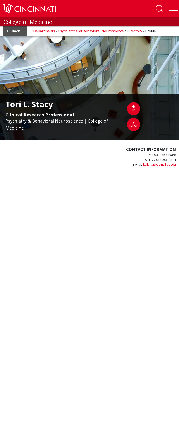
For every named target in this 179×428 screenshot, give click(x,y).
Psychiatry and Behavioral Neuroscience (91, 31)
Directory (135, 31)
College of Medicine (27, 22)
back (16, 31)
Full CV (133, 126)
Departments (44, 31)
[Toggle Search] (159, 8)
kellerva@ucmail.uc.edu (159, 164)
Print (133, 110)
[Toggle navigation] (172, 8)
